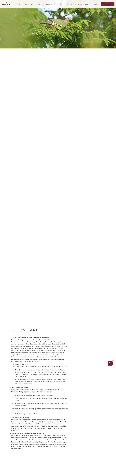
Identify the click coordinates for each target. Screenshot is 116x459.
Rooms (32, 4)
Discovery (77, 4)
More (69, 4)
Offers (24, 4)
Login (85, 4)
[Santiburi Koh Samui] (6, 4)
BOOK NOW (107, 4)
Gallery (41, 4)
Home (18, 4)
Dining (48, 4)
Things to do (58, 4)
